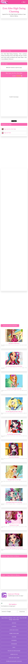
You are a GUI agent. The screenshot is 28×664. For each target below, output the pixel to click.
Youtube (14, 636)
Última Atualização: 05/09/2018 (14, 661)
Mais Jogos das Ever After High (14, 73)
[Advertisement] (14, 34)
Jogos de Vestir (7, 132)
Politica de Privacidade (14, 650)
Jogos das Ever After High (10, 129)
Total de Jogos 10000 (14, 657)
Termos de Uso (14, 654)
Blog (14, 647)
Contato (14, 626)
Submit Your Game (14, 633)
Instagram (14, 643)
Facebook (14, 640)
